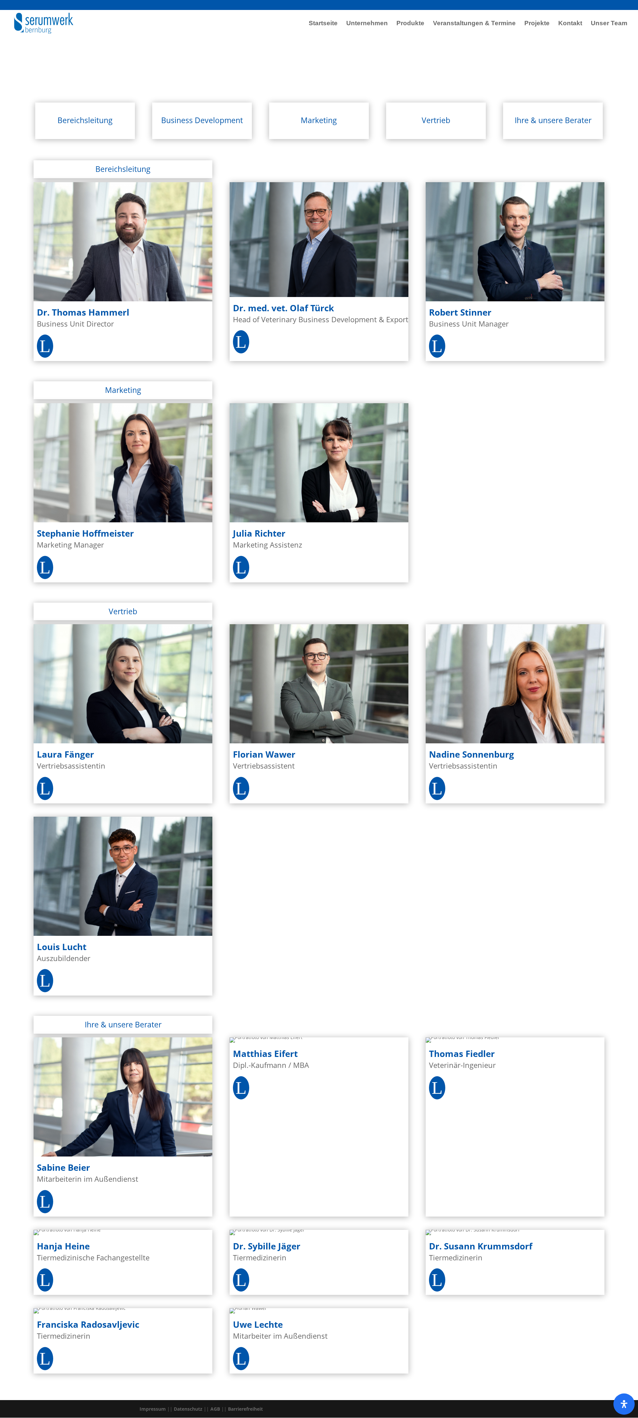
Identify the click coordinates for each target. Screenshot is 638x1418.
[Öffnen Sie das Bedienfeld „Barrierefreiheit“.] (624, 1404)
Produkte (410, 24)
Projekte (537, 24)
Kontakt (570, 24)
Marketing (319, 120)
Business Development (202, 120)
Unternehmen (367, 24)
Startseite (323, 24)
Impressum (153, 1409)
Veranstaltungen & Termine (474, 24)
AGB (215, 1409)
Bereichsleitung (85, 120)
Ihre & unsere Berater (553, 120)
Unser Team (609, 24)
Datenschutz (188, 1409)
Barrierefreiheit (245, 1409)
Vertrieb (436, 120)
